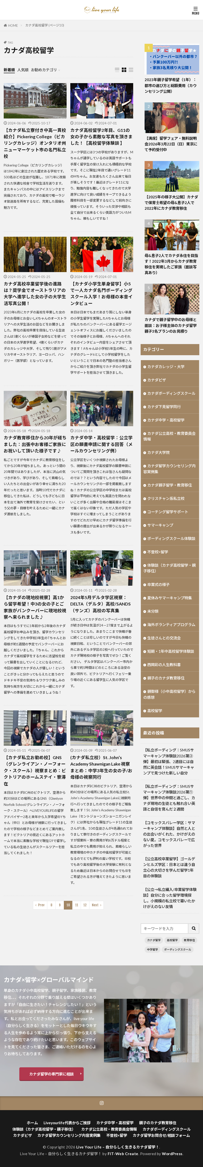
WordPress (172, 1153)
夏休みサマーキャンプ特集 (169, 598)
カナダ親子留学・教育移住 (169, 485)
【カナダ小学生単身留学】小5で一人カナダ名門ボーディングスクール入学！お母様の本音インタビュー (101, 293)
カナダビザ (156, 380)
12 (85, 905)
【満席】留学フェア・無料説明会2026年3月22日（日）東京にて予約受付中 (171, 144)
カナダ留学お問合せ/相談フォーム (161, 1135)
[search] (193, 928)
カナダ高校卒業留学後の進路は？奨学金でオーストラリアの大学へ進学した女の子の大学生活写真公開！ (35, 293)
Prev (41, 905)
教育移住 (189, 940)
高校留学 (154, 710)
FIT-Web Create (123, 1153)
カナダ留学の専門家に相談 (51, 1074)
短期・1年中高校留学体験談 (170, 651)
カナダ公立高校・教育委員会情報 (169, 436)
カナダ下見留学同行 (164, 406)
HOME (13, 25)
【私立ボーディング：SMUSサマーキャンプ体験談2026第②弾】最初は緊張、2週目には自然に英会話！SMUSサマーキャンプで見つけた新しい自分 (168, 761)
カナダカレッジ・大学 (165, 366)
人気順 (22, 70)
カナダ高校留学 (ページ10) (44, 25)
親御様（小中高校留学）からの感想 (169, 694)
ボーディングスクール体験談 (171, 538)
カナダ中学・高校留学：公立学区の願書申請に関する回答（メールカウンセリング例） (101, 444)
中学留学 (152, 949)
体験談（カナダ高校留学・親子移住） (169, 568)
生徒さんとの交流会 (164, 638)
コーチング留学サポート (167, 512)
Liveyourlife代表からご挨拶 (67, 1122)
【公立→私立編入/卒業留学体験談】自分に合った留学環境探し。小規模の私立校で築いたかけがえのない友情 (170, 898)
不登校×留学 (157, 552)
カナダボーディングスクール (171, 393)
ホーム (32, 1122)
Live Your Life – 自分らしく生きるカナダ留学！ (117, 1147)
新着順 (9, 70)
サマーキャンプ (160, 525)
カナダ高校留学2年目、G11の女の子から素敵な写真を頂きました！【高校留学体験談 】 (101, 137)
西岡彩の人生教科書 (164, 664)
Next (95, 905)
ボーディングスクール (177, 949)
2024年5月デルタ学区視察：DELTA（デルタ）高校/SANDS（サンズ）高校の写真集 (100, 604)
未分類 (152, 611)
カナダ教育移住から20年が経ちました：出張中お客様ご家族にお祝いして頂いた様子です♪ (35, 444)
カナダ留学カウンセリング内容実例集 (169, 469)
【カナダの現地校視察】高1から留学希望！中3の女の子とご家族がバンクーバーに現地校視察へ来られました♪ (35, 607)
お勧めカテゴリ (44, 70)
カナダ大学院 (158, 452)
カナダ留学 (154, 940)
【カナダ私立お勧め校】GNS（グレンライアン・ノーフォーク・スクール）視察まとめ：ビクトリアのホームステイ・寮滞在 (35, 770)
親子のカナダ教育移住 (165, 678)
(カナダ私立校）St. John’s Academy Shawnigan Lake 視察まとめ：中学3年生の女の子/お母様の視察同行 (101, 767)
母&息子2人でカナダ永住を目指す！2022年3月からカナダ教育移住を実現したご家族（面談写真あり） (171, 264)
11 (76, 905)
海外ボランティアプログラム (171, 624)
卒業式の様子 (158, 584)
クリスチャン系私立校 (165, 498)
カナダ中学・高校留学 (165, 420)
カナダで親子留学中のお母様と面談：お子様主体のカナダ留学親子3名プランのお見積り (171, 325)
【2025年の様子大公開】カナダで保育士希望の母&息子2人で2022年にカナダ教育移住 (171, 202)
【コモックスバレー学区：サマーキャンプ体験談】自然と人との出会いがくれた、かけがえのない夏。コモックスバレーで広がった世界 (169, 834)
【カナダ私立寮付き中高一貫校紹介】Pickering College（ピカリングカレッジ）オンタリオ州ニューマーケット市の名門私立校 (35, 143)
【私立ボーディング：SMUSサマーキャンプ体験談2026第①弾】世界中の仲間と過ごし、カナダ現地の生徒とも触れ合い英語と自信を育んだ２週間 (169, 797)
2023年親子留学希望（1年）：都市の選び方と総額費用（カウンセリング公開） (171, 85)
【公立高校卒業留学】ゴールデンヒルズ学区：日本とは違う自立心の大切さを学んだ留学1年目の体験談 (169, 867)
